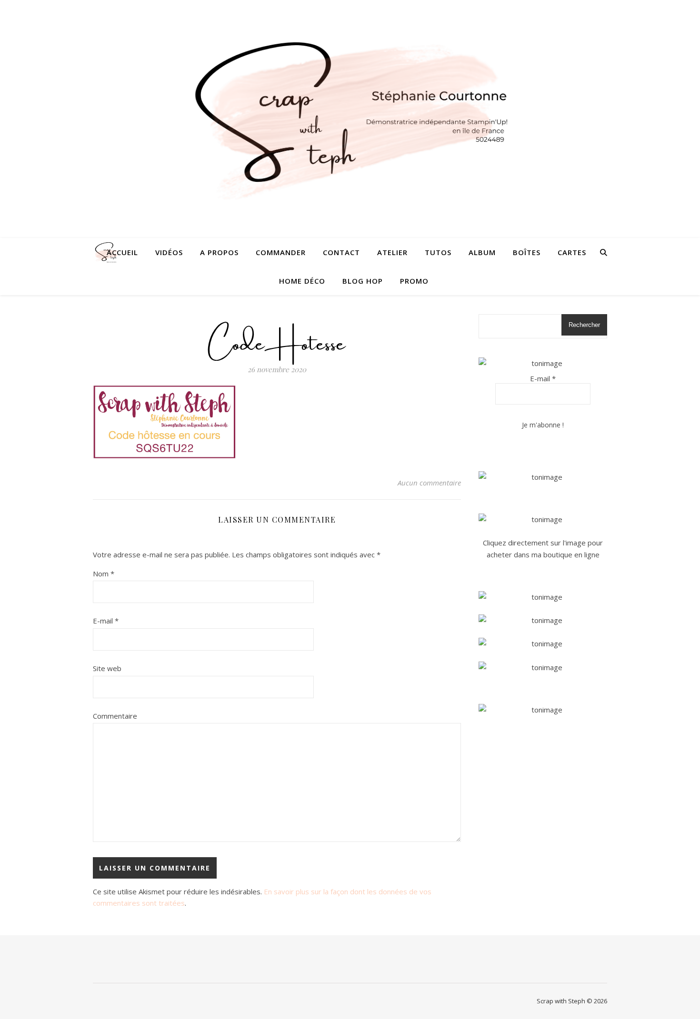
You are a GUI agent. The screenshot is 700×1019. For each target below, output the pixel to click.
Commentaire (115, 716)
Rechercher (584, 324)
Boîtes (526, 252)
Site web (107, 668)
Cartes (572, 252)
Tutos (438, 252)
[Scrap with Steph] (350, 119)
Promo (414, 281)
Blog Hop (362, 281)
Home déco (302, 281)
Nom (103, 573)
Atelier (392, 252)
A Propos (219, 252)
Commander (281, 252)
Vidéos (169, 252)
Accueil (122, 252)
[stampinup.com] (543, 477)
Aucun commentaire (429, 482)
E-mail (106, 620)
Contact (341, 252)
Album (482, 252)
